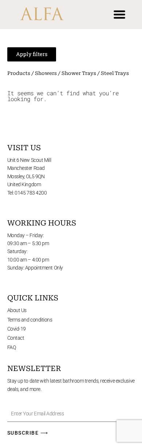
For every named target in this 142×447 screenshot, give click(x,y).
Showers (46, 73)
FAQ (11, 347)
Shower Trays (79, 73)
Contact (15, 338)
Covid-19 (16, 329)
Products (18, 73)
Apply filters (31, 54)
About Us (17, 310)
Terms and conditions (29, 320)
